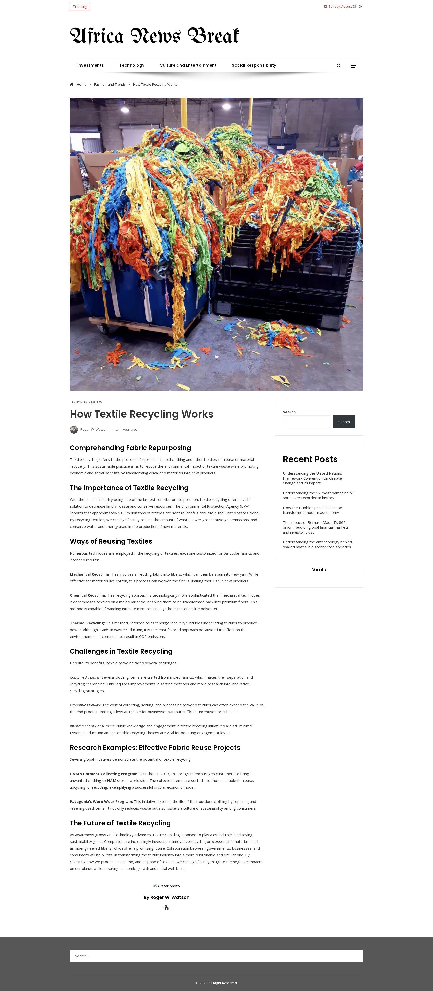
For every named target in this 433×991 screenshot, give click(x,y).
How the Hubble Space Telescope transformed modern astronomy (312, 510)
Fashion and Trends (86, 402)
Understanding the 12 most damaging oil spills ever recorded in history (318, 495)
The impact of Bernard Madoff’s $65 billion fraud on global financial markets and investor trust (316, 527)
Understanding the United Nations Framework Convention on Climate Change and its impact (312, 478)
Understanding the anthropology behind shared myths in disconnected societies (317, 544)
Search (289, 411)
